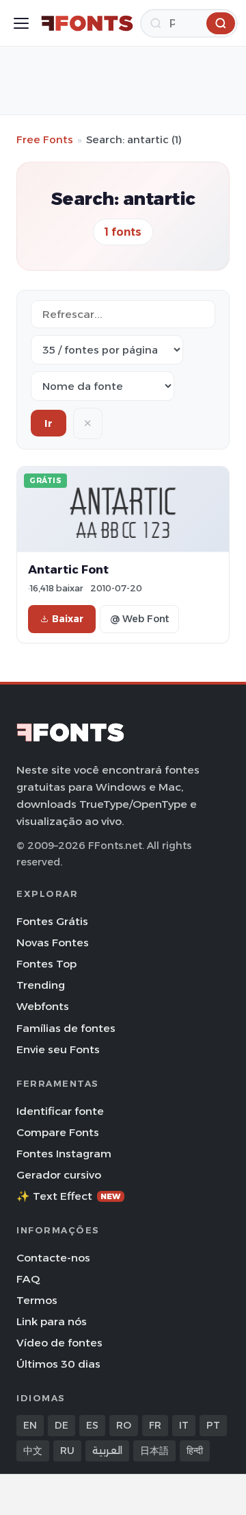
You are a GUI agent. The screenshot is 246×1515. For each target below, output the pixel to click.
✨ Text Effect (68, 1196)
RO (123, 1425)
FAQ (28, 1278)
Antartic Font (68, 569)
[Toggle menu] (21, 23)
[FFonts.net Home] (87, 23)
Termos (36, 1300)
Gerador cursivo (58, 1174)
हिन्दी (195, 1450)
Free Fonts (44, 139)
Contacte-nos (53, 1257)
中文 (32, 1450)
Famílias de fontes (65, 1028)
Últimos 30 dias (58, 1363)
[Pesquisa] (220, 23)
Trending (40, 984)
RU (67, 1450)
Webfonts (42, 1006)
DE (61, 1425)
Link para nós (51, 1321)
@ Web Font (139, 619)
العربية (107, 1450)
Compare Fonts (57, 1132)
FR (155, 1425)
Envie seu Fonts (58, 1049)
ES (92, 1425)
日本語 (154, 1450)
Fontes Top (46, 963)
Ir (48, 423)
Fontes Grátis (52, 921)
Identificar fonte (60, 1111)
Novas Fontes (52, 942)
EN (30, 1425)
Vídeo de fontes (59, 1342)
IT (184, 1425)
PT (213, 1425)
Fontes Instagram (63, 1153)
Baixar (67, 619)
